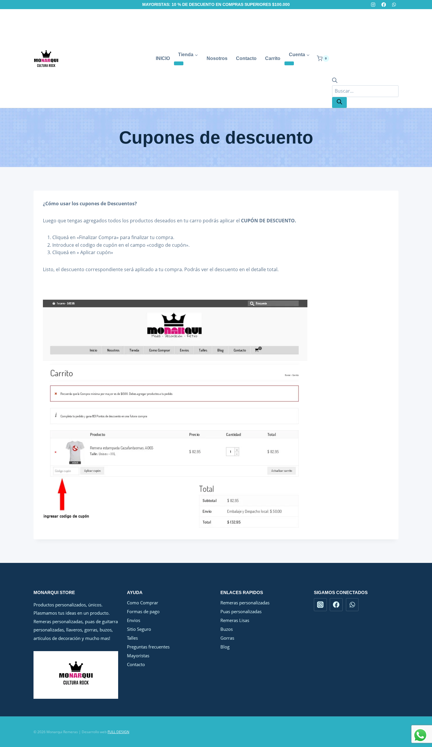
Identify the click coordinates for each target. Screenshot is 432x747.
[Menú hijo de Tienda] (178, 63)
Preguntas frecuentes (148, 647)
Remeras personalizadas (244, 603)
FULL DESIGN (118, 731)
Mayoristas (138, 655)
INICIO (163, 58)
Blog (225, 647)
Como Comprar (142, 603)
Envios (133, 620)
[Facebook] (383, 4)
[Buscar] (339, 102)
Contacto (246, 58)
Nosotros (217, 58)
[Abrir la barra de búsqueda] (334, 81)
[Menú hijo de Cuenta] (289, 63)
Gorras (227, 638)
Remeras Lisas (234, 620)
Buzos (226, 629)
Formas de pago (143, 611)
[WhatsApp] (393, 4)
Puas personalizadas (241, 611)
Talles (132, 638)
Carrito (272, 58)
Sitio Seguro (139, 629)
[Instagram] (373, 4)
